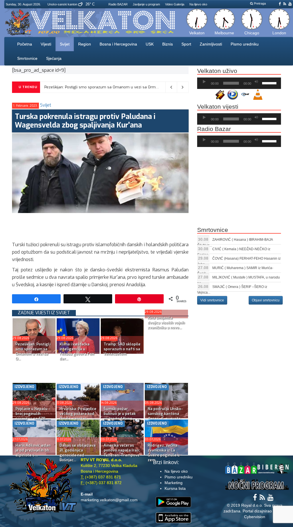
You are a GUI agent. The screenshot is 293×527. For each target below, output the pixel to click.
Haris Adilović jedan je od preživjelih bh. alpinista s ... (33, 450)
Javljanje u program (146, 4)
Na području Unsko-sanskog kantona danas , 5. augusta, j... (165, 416)
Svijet (65, 44)
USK (150, 44)
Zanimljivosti (211, 44)
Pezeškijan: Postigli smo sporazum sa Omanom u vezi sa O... (32, 351)
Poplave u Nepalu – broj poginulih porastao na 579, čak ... (33, 416)
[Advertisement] (116, 226)
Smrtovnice (27, 58)
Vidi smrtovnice (212, 300)
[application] (239, 83)
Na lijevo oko (198, 4)
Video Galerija (174, 4)
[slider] (270, 82)
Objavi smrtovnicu (266, 300)
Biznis (167, 44)
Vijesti (46, 44)
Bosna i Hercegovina (118, 44)
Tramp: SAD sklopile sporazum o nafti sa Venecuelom (122, 349)
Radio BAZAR (118, 4)
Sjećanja (54, 58)
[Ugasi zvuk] (256, 81)
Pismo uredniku (245, 44)
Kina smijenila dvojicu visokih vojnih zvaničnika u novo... (166, 322)
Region (84, 44)
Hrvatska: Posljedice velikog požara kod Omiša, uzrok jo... (78, 413)
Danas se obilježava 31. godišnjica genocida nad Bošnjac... (78, 452)
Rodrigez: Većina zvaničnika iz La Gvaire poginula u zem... (164, 452)
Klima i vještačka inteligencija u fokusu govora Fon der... (77, 351)
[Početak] (204, 81)
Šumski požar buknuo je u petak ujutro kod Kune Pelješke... (120, 416)
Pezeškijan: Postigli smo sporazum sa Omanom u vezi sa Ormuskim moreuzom (115, 87)
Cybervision (254, 516)
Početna (24, 44)
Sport (186, 44)
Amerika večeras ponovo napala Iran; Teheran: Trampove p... (122, 452)
